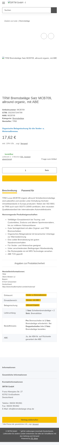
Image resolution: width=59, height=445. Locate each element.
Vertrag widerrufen (29, 420)
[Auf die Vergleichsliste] (44, 36)
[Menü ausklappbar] (3, 1)
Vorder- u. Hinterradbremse (36, 295)
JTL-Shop (34, 439)
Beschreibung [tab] (9, 190)
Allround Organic (32, 305)
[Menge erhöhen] (54, 170)
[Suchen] (54, 10)
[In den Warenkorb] (4, 29)
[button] (46, 3)
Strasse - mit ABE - (33, 300)
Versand (24, 143)
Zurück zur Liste (10, 21)
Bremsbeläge (18, 118)
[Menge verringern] (5, 170)
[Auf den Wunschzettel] (51, 36)
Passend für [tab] (27, 190)
